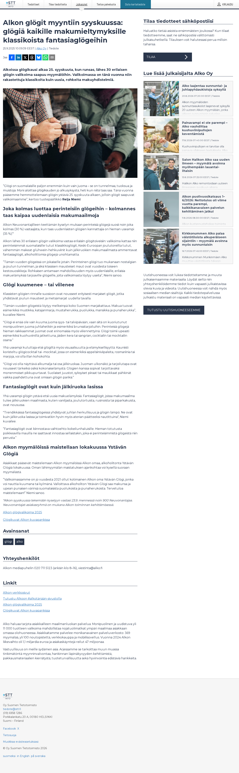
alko (19, 541)
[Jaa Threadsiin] (32, 57)
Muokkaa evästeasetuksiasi (20, 741)
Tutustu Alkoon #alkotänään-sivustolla (32, 598)
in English (23, 756)
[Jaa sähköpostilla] (52, 57)
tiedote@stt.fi (12, 709)
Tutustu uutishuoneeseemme (174, 310)
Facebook (9, 728)
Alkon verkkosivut (16, 592)
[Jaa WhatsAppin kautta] (45, 57)
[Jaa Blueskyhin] (39, 57)
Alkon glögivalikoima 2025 (22, 512)
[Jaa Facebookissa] (12, 57)
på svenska (38, 756)
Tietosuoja (9, 735)
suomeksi (9, 756)
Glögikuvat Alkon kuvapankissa (26, 520)
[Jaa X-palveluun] (25, 57)
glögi (8, 541)
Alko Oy (41, 48)
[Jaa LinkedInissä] (18, 57)
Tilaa (150, 57)
